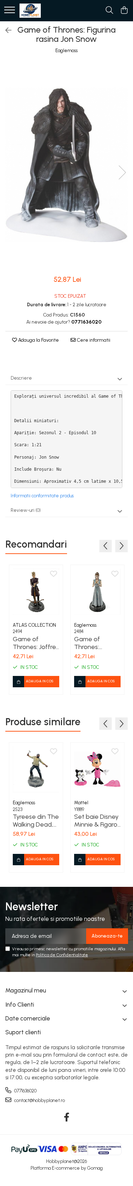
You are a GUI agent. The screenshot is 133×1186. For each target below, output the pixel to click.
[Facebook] (66, 1117)
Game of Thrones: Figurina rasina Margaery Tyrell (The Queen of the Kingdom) (96, 643)
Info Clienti (19, 1004)
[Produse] (9, 10)
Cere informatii (93, 340)
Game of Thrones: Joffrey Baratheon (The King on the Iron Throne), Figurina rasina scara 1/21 (36, 643)
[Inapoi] (5, 30)
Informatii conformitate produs (42, 495)
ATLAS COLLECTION (34, 625)
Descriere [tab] (21, 378)
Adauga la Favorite (38, 340)
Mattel (81, 802)
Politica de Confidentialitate (62, 954)
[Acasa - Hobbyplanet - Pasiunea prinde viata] (30, 11)
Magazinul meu (25, 990)
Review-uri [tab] (26, 510)
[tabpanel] (66, 165)
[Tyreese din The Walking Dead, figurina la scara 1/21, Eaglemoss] (36, 769)
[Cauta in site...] (109, 10)
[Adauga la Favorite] (53, 574)
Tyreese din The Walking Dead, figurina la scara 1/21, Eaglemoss (36, 820)
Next (122, 172)
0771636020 (25, 1090)
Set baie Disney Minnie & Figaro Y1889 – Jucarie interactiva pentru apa (96, 820)
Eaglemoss (66, 50)
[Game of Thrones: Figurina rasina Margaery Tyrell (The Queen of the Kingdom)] (97, 592)
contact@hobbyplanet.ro (39, 1100)
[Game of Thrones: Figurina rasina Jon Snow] (66, 165)
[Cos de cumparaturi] (124, 10)
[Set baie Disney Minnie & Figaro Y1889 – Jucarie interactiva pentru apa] (97, 769)
